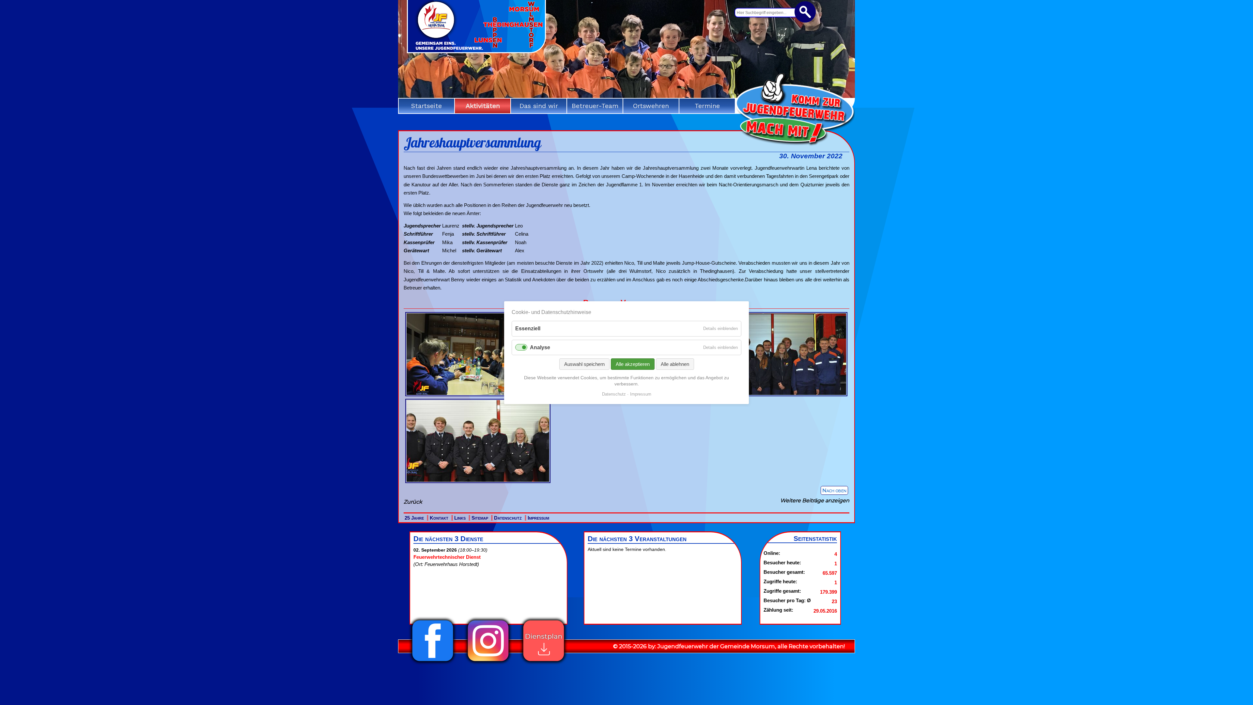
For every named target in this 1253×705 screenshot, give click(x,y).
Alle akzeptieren (633, 364)
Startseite (426, 106)
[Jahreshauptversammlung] (478, 396)
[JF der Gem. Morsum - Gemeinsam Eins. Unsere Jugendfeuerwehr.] (476, 51)
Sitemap (480, 518)
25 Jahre (414, 518)
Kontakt (439, 518)
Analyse (540, 347)
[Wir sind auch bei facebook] (432, 663)
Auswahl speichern (584, 364)
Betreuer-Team (595, 106)
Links (460, 518)
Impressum (538, 518)
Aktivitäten (483, 106)
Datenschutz (508, 518)
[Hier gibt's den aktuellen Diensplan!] (543, 663)
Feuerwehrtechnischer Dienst (447, 557)
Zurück (413, 502)
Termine (707, 106)
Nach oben (834, 490)
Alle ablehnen (675, 364)
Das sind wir (538, 106)
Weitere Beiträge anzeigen (814, 500)
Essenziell (527, 328)
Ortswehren (651, 106)
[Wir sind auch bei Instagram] (488, 663)
